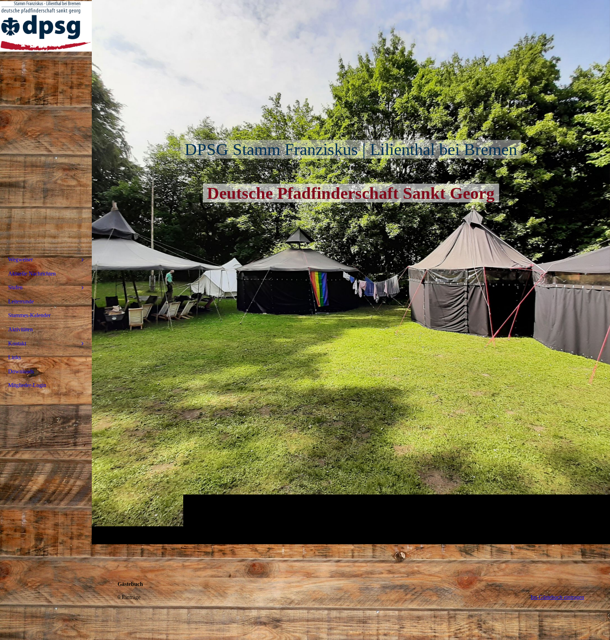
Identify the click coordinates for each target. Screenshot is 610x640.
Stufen (15, 287)
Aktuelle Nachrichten (32, 274)
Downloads (21, 371)
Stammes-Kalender (29, 315)
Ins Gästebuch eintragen (557, 597)
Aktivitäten (20, 329)
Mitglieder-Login (27, 385)
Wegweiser (20, 259)
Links (14, 357)
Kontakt (17, 343)
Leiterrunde (21, 301)
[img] (351, 272)
